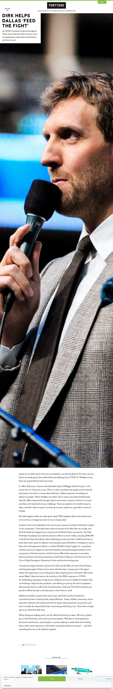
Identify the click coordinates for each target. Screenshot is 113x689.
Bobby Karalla (30, 644)
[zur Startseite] (56, 5)
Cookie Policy (7, 685)
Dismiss (80, 679)
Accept (52, 679)
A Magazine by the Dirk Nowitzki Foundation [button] (56, 11)
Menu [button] (102, 2)
